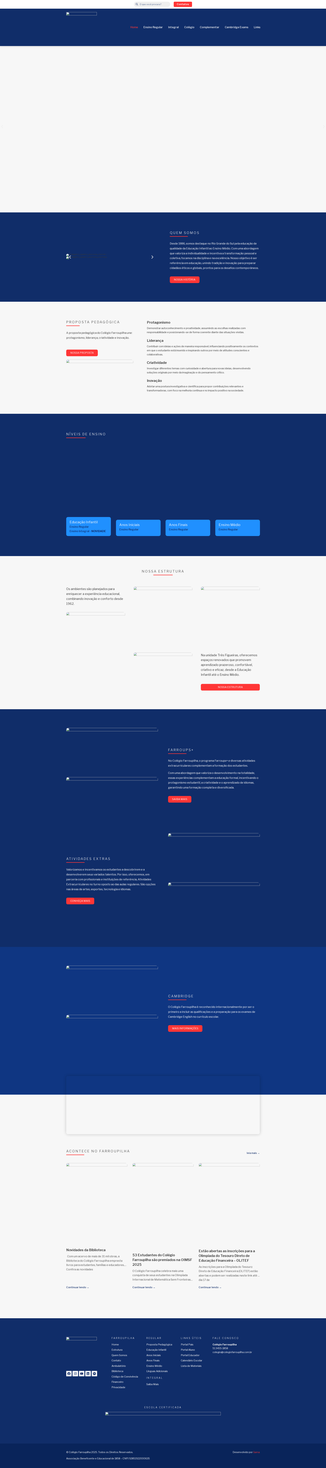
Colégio (189, 27)
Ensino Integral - (88, 531)
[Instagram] (75, 1373)
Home (134, 27)
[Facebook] (69, 1373)
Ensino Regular (153, 27)
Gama (256, 1452)
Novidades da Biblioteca (86, 1250)
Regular (154, 1338)
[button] (2, 127)
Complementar (209, 27)
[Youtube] (81, 1373)
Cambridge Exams (236, 27)
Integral (173, 27)
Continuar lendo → (77, 1287)
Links (257, 27)
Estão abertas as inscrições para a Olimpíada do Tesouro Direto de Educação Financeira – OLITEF (227, 1256)
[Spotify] (94, 1373)
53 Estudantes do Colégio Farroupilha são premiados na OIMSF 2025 (162, 1260)
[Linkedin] (88, 1373)
